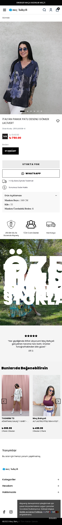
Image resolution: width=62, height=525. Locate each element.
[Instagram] (11, 512)
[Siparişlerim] (51, 10)
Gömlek (6, 17)
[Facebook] (4, 512)
